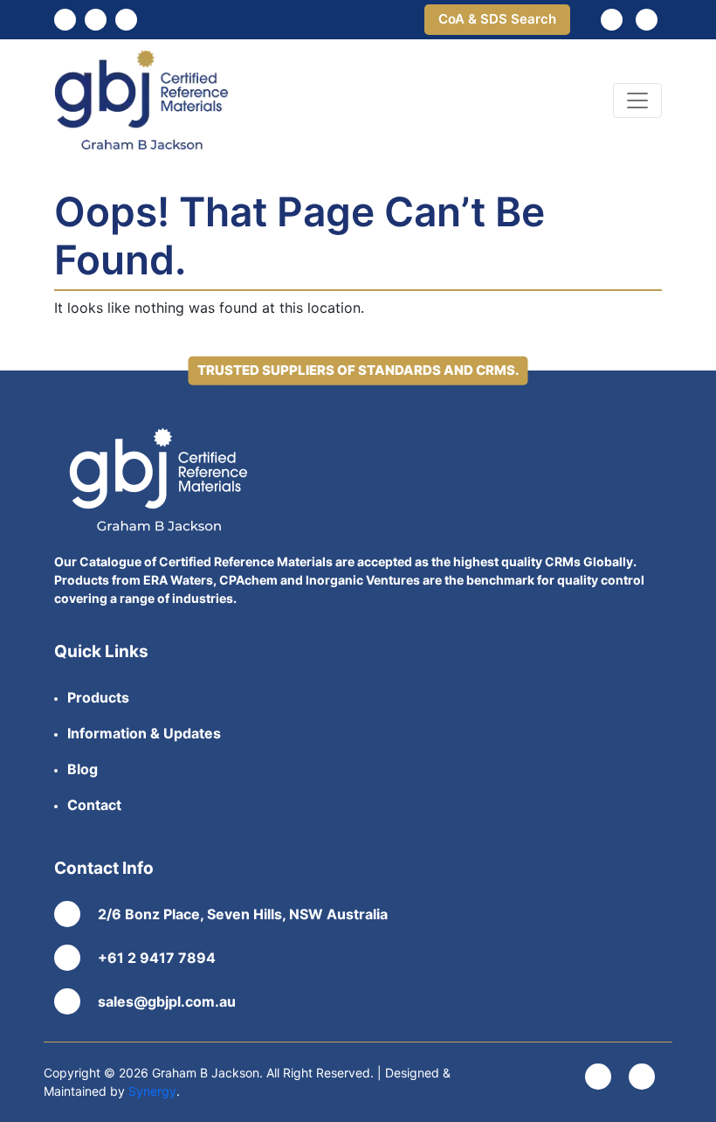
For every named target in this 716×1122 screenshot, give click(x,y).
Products (98, 697)
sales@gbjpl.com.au (167, 1001)
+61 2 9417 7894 (157, 957)
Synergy (152, 1091)
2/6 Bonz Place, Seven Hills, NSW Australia (243, 914)
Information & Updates (144, 733)
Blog (82, 769)
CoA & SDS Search (497, 18)
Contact (94, 805)
